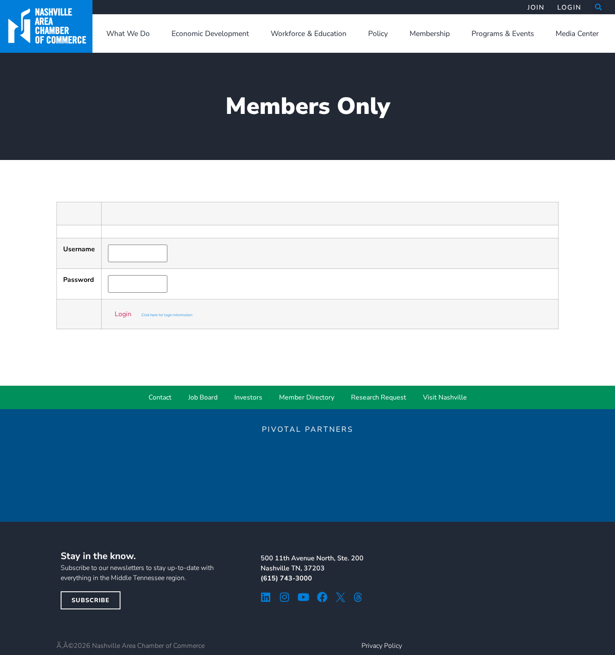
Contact (160, 397)
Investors (248, 397)
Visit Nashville (445, 397)
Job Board (203, 397)
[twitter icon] (340, 597)
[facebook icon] (322, 597)
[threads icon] (358, 597)
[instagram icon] (284, 597)
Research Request (378, 397)
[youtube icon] (303, 597)
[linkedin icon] (266, 597)
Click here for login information (166, 314)
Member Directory (306, 397)
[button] (598, 7)
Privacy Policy (381, 645)
